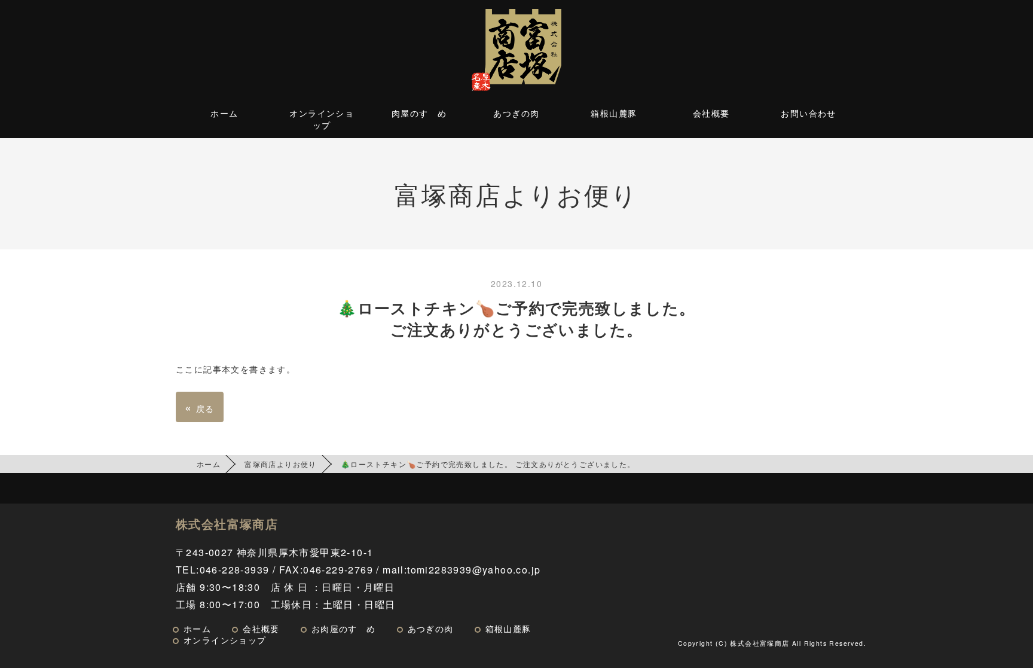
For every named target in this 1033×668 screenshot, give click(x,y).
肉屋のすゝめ (419, 113)
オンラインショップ (321, 119)
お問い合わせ (808, 113)
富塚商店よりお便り (281, 464)
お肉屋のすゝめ (343, 629)
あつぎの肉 (516, 113)
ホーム (224, 113)
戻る (200, 407)
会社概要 (711, 113)
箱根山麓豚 (614, 113)
